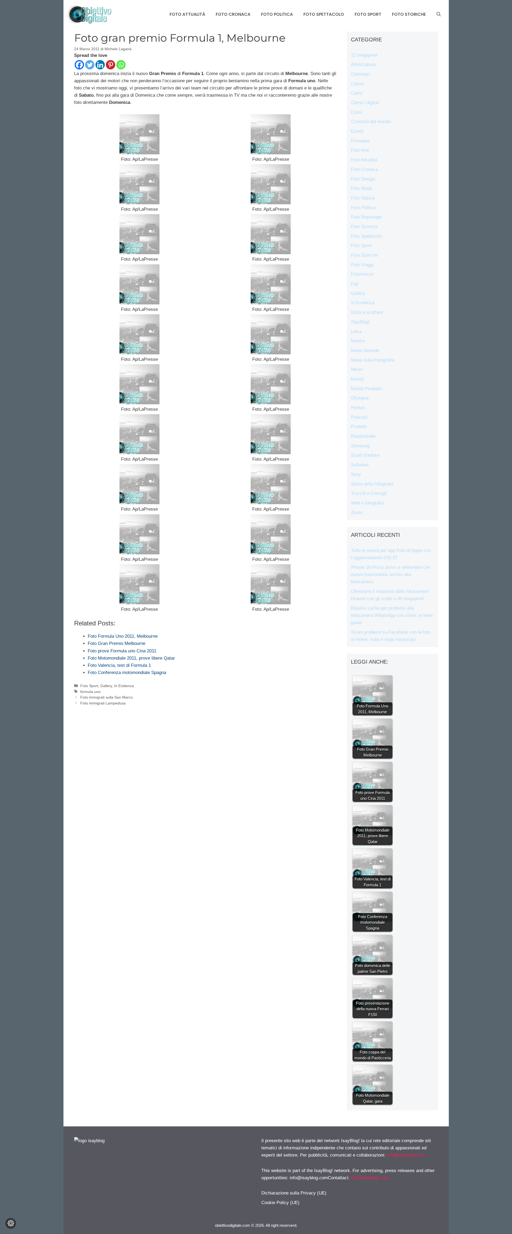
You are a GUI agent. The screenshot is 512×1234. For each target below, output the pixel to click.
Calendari (360, 74)
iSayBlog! (360, 321)
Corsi (356, 112)
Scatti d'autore (365, 455)
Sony (356, 474)
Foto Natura (362, 198)
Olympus (360, 398)
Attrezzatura (363, 64)
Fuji (354, 283)
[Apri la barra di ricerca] (438, 14)
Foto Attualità (187, 14)
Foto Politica (277, 14)
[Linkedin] (100, 64)
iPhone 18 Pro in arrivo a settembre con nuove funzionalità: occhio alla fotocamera (390, 574)
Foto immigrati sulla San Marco (106, 697)
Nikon (356, 369)
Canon (357, 83)
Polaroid (359, 417)
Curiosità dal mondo (371, 121)
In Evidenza (124, 686)
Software (360, 464)
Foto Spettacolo (323, 14)
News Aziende (365, 350)
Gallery (106, 686)
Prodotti (358, 426)
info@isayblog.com (406, 1155)
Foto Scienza (364, 226)
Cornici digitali (365, 102)
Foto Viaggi (362, 264)
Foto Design (363, 179)
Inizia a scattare (367, 312)
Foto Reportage (366, 217)
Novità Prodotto (366, 388)
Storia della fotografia (372, 484)
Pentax (358, 407)
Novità (357, 379)
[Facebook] (79, 64)
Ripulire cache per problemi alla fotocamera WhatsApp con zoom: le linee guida (392, 615)
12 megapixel (364, 55)
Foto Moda (361, 188)
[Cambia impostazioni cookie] (10, 1223)
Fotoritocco (362, 274)
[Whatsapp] (121, 64)
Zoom (356, 512)
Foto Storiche (409, 14)
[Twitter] (89, 64)
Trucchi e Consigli (369, 493)
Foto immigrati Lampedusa (103, 703)
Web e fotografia (367, 503)
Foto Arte (360, 150)
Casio (356, 93)
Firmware (360, 140)
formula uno (90, 692)
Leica (356, 331)
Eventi (357, 131)
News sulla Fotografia (372, 360)
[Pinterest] (110, 64)
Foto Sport (368, 14)
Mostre (358, 340)
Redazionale (363, 436)
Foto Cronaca (233, 14)
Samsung (360, 445)
